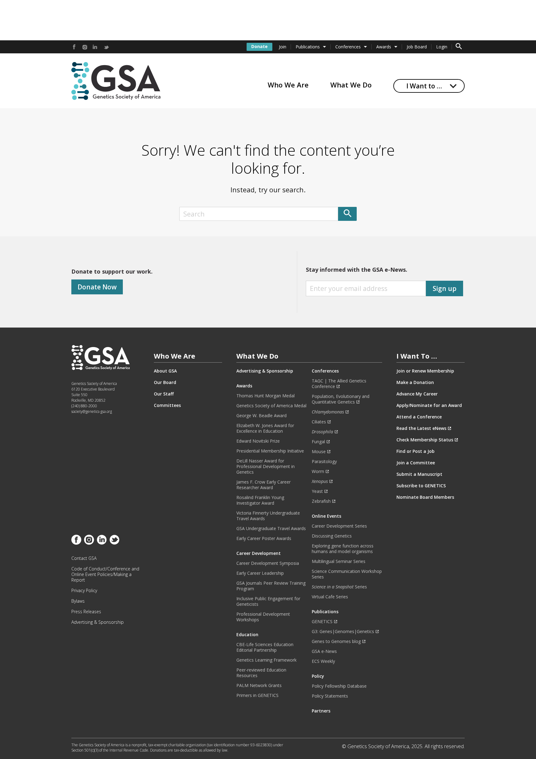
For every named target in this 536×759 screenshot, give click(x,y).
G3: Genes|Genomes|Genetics (343, 631)
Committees (167, 405)
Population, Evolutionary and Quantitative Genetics (340, 399)
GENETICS (322, 621)
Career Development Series (339, 526)
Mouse (319, 451)
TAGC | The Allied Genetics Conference (339, 383)
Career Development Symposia (267, 563)
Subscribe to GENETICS (421, 486)
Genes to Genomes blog (336, 641)
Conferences (348, 47)
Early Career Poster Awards (263, 538)
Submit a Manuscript (419, 474)
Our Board (165, 382)
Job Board (417, 47)
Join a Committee (415, 463)
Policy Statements (330, 696)
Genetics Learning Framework (266, 660)
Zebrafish (321, 501)
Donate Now (97, 287)
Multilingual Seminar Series (338, 561)
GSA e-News (324, 651)
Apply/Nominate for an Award (429, 405)
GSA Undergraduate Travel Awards (271, 528)
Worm (318, 471)
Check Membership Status (424, 440)
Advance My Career (417, 394)
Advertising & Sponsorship (97, 622)
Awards (383, 47)
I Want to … (424, 86)
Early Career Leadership (260, 573)
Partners (321, 711)
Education (247, 634)
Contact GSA (83, 558)
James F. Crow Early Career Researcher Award (263, 484)
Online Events (326, 516)
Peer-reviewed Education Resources (261, 672)
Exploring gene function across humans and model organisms (342, 548)
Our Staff (164, 394)
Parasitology (324, 461)
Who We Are (288, 84)
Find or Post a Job (415, 451)
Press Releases (86, 611)
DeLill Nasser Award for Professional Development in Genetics (265, 466)
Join (282, 47)
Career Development (258, 553)
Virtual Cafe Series (330, 597)
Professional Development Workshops (263, 617)
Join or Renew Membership (425, 371)
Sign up (445, 288)
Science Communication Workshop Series (347, 574)
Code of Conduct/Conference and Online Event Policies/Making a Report (105, 574)
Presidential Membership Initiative (270, 451)
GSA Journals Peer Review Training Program (271, 586)
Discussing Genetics (332, 536)
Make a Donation (415, 382)
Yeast (317, 491)
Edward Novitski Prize (258, 441)
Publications (308, 47)
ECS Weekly (323, 661)
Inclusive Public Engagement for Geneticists (268, 601)
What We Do (351, 84)
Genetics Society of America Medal (271, 406)
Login (441, 47)
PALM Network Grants (259, 685)
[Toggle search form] (458, 46)
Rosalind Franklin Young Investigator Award (260, 500)
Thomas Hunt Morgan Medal (265, 396)
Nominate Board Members (425, 497)
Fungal (318, 441)
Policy (318, 676)
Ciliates (319, 422)
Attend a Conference (419, 417)
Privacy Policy (84, 590)
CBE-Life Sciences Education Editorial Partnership (264, 647)
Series (339, 587)
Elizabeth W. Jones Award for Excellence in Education (265, 428)
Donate (259, 46)
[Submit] (347, 214)
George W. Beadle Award (261, 415)
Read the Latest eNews (421, 428)
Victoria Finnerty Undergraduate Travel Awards (268, 515)
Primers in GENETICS (257, 695)
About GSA (165, 371)
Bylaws (78, 601)
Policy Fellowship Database (339, 686)
